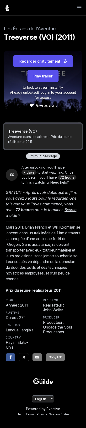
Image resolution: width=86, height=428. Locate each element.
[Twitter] (24, 357)
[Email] (37, 357)
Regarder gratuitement (39, 61)
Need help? (59, 182)
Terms (30, 414)
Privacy (42, 414)
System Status (59, 414)
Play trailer (43, 76)
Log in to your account (58, 92)
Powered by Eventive (43, 409)
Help (20, 414)
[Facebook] (10, 357)
